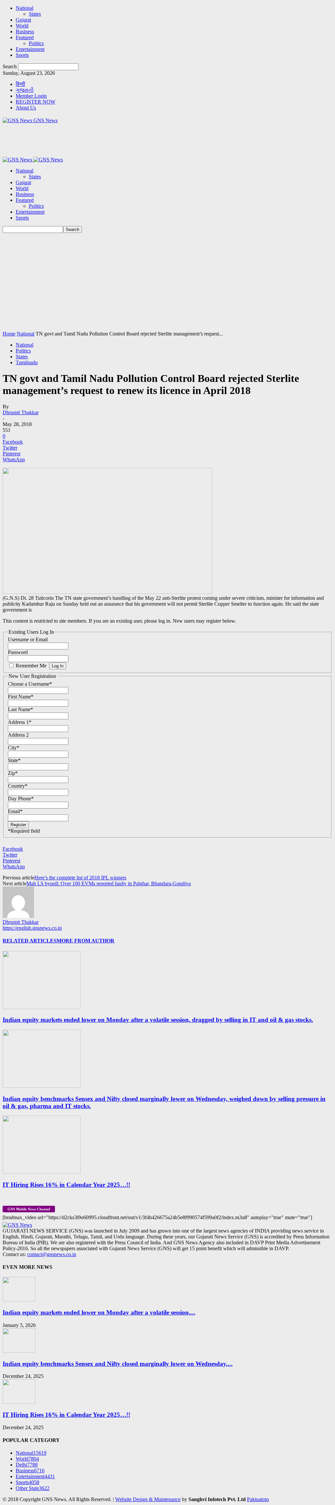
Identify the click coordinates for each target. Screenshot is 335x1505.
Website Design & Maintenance (148, 1499)
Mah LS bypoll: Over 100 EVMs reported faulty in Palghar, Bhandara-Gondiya (108, 883)
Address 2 (18, 735)
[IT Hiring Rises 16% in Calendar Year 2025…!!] (41, 1172)
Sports (22, 55)
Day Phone (21, 798)
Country (17, 786)
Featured (25, 37)
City (13, 747)
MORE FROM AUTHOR (86, 940)
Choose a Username (30, 684)
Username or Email (28, 639)
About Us (26, 107)
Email (15, 811)
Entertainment (30, 49)
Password (18, 652)
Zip (13, 773)
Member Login (31, 96)
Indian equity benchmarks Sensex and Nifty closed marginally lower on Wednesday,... (118, 1363)
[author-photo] (18, 916)
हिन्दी (20, 84)
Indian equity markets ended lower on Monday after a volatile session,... (99, 1312)
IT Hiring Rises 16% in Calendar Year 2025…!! (66, 1184)
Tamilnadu (27, 362)
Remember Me (31, 665)
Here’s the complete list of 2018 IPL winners (80, 877)
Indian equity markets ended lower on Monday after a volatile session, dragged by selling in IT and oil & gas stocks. (158, 1019)
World (22, 25)
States (35, 14)
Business (25, 31)
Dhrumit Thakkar (21, 412)
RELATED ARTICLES (30, 940)
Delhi (27, 1464)
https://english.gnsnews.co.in (32, 928)
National (24, 8)
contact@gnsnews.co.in (51, 1254)
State (14, 760)
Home (9, 333)
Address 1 (19, 722)
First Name (20, 696)
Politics (36, 43)
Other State (32, 1488)
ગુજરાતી (25, 90)
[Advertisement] (167, 282)
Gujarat (23, 20)
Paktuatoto (258, 1499)
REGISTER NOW (35, 102)
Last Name (20, 709)
